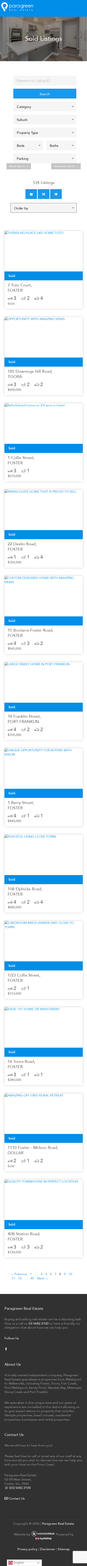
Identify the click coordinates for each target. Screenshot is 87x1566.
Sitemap (64, 1549)
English (18, 1562)
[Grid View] (43, 194)
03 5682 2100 (39, 1323)
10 (70, 1274)
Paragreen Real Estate (58, 1523)
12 (20, 1278)
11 (13, 1278)
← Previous (19, 1274)
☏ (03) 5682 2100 (17, 1488)
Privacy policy (27, 1549)
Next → (42, 1278)
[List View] (56, 194)
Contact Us (16, 1498)
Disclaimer (47, 1549)
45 (32, 1278)
